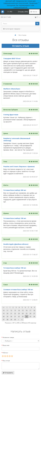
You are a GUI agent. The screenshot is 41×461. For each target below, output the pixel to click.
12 (11, 310)
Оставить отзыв (20, 46)
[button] (37, 17)
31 (15, 316)
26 (30, 313)
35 (30, 316)
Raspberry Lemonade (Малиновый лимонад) (16, 139)
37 (3, 320)
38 (7, 320)
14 (19, 310)
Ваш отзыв (6, 361)
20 (7, 313)
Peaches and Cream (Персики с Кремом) (19, 166)
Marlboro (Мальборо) (11, 89)
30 (11, 316)
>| (22, 320)
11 (7, 310)
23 (19, 313)
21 (11, 313)
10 (3, 310)
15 (23, 310)
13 (15, 310)
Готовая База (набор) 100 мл (14, 218)
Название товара (8, 337)
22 (15, 313)
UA (8, 12)
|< (3, 307)
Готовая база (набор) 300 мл (14, 190)
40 (15, 320)
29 (7, 316)
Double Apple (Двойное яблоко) (15, 244)
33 (23, 316)
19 (3, 313)
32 (19, 316)
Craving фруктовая (10, 115)
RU (11, 12)
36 (34, 316)
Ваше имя (6, 345)
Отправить (8, 373)
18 (34, 310)
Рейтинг (5, 353)
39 (11, 320)
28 (3, 316)
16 (26, 310)
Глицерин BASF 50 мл (12, 58)
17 (30, 310)
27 (34, 313)
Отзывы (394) (23, 12)
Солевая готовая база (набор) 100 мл (18, 289)
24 (23, 313)
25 (26, 313)
